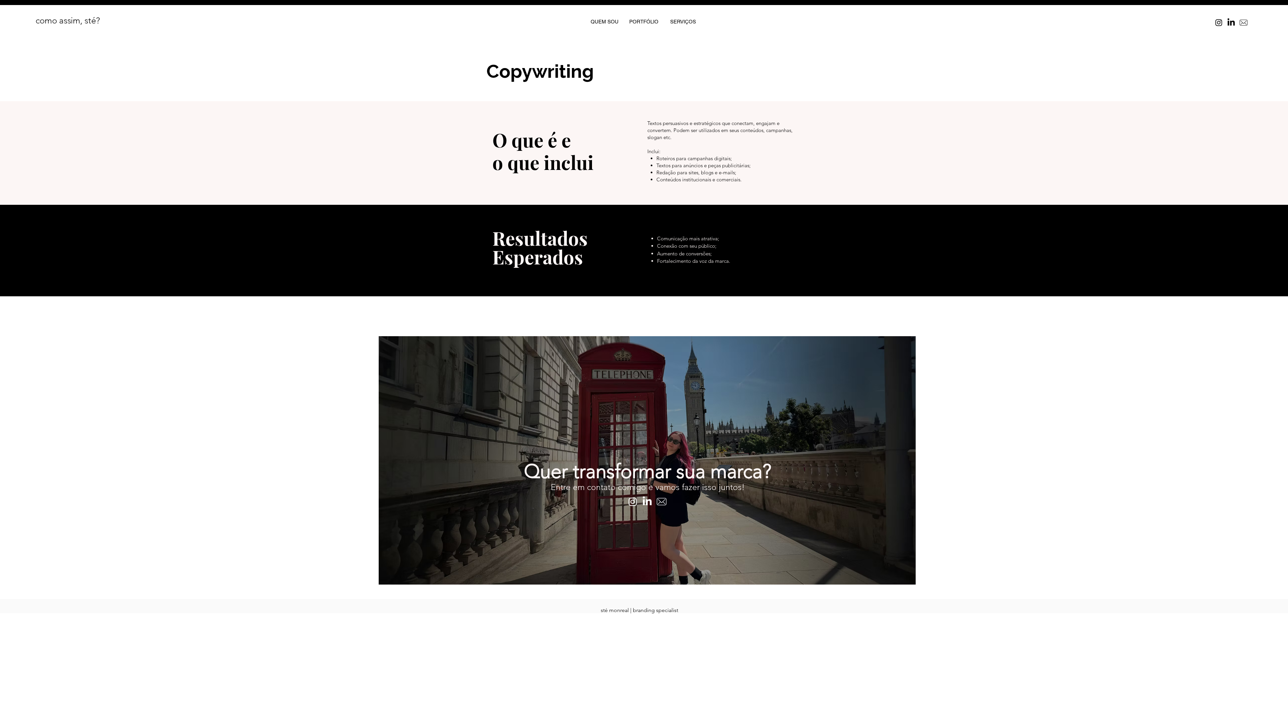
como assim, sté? (68, 20)
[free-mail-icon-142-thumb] (1243, 22)
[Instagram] (1218, 22)
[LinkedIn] (1231, 22)
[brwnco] (661, 501)
